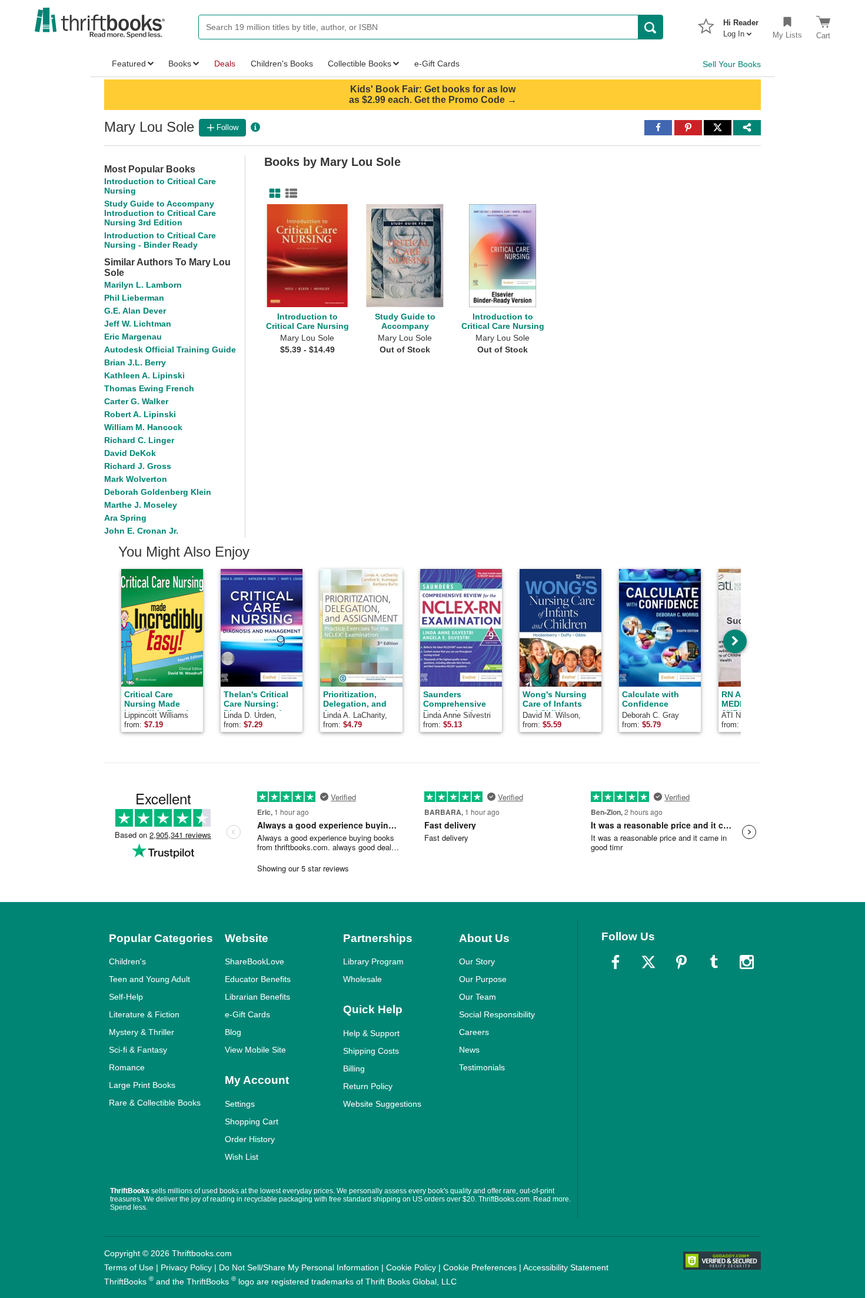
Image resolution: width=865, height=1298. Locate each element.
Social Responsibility (497, 1014)
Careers (474, 1032)
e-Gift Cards (247, 1014)
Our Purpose (483, 979)
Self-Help (126, 996)
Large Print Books (142, 1085)
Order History (250, 1139)
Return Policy (367, 1086)
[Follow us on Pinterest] (681, 962)
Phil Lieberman (134, 297)
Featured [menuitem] (129, 63)
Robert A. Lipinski (140, 414)
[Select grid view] (272, 193)
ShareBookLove (254, 961)
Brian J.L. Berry (135, 362)
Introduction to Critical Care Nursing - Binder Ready (160, 240)
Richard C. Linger (139, 440)
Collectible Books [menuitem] (359, 63)
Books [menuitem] (179, 63)
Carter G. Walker (136, 401)
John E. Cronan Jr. (141, 530)
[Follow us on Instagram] (747, 962)
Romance (127, 1067)
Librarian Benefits (257, 996)
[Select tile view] (289, 193)
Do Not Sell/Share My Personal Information (299, 1267)
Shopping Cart (251, 1121)
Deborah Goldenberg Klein (157, 492)
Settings (240, 1104)
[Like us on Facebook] (615, 962)
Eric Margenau (133, 336)
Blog (233, 1032)
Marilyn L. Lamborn (143, 284)
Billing (354, 1068)
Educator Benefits (258, 979)
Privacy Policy (186, 1267)
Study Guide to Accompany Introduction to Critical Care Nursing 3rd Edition (160, 213)
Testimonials (482, 1067)
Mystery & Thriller (141, 1032)
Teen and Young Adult (149, 979)
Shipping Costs (371, 1051)
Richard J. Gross (137, 466)
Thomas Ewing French (149, 388)
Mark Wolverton (135, 479)
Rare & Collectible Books (155, 1102)
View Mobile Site (255, 1049)
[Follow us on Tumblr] (714, 962)
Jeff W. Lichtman (137, 323)
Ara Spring (125, 517)
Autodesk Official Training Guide (170, 349)
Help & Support (371, 1033)
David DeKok (130, 453)
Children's (127, 961)
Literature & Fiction (144, 1014)
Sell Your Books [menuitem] (732, 64)
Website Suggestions (382, 1104)
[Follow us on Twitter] (648, 962)
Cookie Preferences (480, 1267)
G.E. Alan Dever (135, 310)
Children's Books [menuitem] (282, 63)
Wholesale (362, 979)
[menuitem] (740, 24)
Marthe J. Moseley (140, 505)
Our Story (477, 961)
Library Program (373, 961)
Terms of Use (129, 1267)
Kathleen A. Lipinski (144, 375)
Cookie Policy (411, 1267)
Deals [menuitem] (224, 63)
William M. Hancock (143, 427)
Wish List (241, 1156)
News (469, 1049)
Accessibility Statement (565, 1267)
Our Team (477, 996)
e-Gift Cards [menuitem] (437, 63)
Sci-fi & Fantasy (138, 1049)
